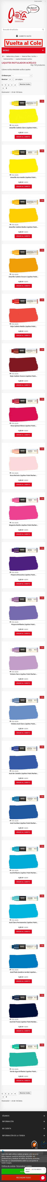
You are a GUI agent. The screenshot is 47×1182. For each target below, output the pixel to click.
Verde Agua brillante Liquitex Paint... (23, 1071)
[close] (44, 1169)
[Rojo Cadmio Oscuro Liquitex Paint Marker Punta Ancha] (23, 358)
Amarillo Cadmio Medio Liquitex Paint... (23, 227)
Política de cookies (9, 1166)
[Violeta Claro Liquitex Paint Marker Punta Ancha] (23, 656)
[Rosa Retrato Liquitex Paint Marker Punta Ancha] (23, 458)
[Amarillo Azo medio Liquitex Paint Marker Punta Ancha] (23, 159)
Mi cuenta (6, 1128)
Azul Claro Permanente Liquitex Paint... (23, 922)
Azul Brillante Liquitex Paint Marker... (23, 873)
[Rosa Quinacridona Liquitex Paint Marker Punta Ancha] (23, 408)
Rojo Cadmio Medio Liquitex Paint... (23, 326)
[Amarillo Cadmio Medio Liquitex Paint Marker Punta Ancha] (23, 209)
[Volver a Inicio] (3, 56)
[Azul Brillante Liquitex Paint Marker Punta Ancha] (23, 855)
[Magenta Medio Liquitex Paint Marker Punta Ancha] (23, 507)
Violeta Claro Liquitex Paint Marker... (23, 674)
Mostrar (5, 79)
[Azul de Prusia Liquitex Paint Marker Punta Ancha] (23, 1004)
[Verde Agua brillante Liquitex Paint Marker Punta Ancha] (23, 1054)
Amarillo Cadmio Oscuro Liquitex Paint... (23, 277)
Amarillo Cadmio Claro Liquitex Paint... (23, 128)
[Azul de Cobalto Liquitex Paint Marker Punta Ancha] (23, 756)
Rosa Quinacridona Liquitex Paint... (23, 426)
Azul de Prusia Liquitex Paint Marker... (23, 1022)
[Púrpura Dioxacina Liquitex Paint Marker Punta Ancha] (23, 557)
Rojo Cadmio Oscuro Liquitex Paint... (23, 376)
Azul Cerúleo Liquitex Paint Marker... (23, 823)
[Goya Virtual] (23, 14)
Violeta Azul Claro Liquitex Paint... (23, 724)
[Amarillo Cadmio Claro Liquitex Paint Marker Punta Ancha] (23, 110)
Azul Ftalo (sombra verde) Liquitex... (23, 972)
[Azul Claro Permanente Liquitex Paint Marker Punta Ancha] (23, 905)
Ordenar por (6, 75)
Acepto (23, 1171)
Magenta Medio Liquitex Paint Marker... (23, 525)
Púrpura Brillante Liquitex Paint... (23, 624)
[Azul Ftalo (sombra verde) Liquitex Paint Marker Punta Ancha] (23, 954)
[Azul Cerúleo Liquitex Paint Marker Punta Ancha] (23, 805)
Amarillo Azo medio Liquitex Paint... (23, 177)
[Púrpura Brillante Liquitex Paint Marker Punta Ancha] (23, 607)
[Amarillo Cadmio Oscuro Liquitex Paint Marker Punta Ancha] (23, 259)
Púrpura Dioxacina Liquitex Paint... (23, 575)
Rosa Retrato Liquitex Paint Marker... (23, 475)
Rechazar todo (23, 1177)
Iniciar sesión (38, 1)
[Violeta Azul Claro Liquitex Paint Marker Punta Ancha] (23, 706)
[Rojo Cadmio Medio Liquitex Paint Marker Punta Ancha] (23, 309)
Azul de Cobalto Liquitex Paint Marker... (23, 773)
